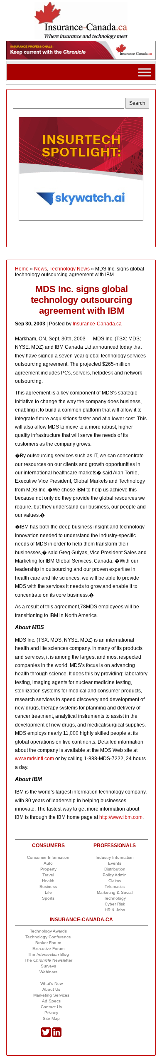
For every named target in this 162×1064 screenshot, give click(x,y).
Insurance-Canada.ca (97, 324)
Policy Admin (115, 875)
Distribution (114, 869)
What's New (51, 983)
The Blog (48, 954)
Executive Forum (48, 948)
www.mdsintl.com (34, 758)
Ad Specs (51, 1001)
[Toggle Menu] (144, 71)
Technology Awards (48, 931)
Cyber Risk (115, 904)
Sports (48, 898)
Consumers (48, 845)
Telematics (115, 886)
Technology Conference (48, 937)
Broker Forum (48, 942)
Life (48, 892)
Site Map (51, 1018)
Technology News (69, 269)
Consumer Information (48, 857)
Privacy (51, 1012)
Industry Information (115, 857)
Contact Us (51, 1006)
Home (22, 269)
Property (48, 869)
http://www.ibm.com (120, 817)
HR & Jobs (115, 910)
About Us (51, 989)
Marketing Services (51, 995)
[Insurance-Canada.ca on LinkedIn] (56, 1035)
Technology (115, 898)
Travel (48, 875)
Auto (48, 863)
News (40, 269)
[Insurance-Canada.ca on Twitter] (46, 1035)
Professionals (114, 845)
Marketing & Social (115, 892)
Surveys (48, 966)
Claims (114, 880)
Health (48, 880)
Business (48, 886)
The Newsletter (48, 960)
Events (114, 863)
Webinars (48, 972)
